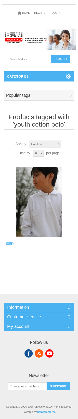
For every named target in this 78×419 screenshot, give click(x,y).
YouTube (49, 353)
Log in (56, 12)
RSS (39, 353)
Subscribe (58, 386)
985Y (10, 244)
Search (60, 59)
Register (40, 12)
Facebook (28, 353)
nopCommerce (46, 412)
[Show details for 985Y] (39, 202)
